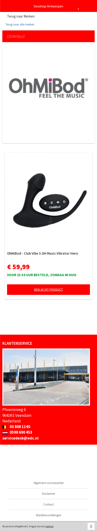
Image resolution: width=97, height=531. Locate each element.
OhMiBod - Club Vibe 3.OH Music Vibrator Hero (42, 253)
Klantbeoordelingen (48, 515)
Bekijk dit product (48, 289)
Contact (48, 504)
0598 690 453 (20, 432)
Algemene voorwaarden (48, 483)
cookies (49, 526)
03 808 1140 (19, 426)
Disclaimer (48, 494)
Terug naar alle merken (19, 24)
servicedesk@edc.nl (20, 438)
